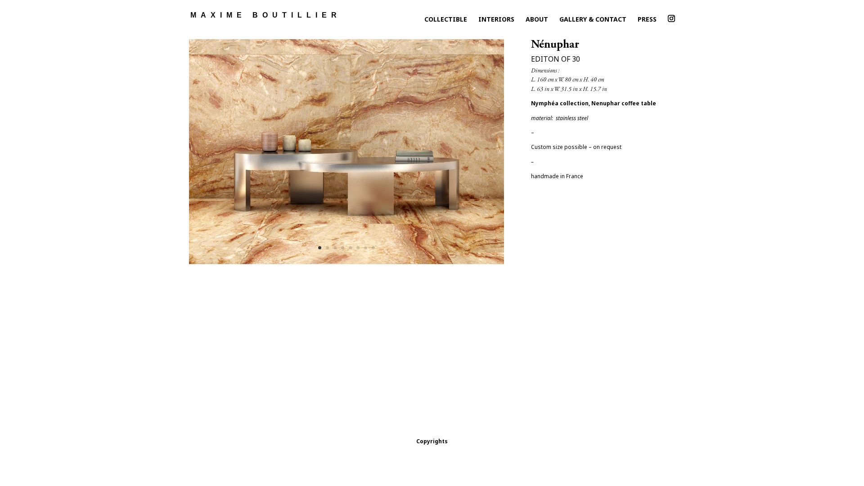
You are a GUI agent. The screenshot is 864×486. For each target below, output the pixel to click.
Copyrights (432, 441)
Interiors (496, 21)
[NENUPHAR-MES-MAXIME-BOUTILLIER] (346, 264)
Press (647, 21)
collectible (445, 21)
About (537, 21)
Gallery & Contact (592, 21)
